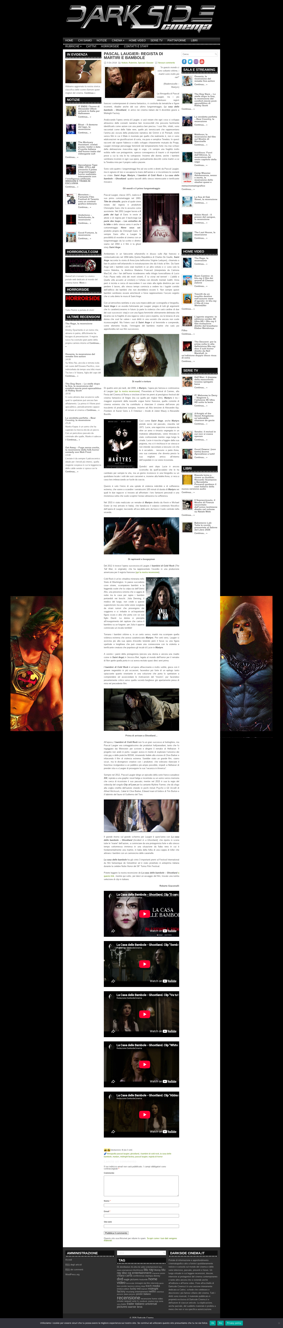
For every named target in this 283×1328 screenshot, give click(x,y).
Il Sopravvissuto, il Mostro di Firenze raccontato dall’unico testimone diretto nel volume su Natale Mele (205, 506)
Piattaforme (177, 40)
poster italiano (143, 1294)
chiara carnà (124, 1275)
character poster (158, 1273)
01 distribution (123, 1267)
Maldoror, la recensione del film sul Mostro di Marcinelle (205, 138)
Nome (107, 1201)
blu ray (149, 1269)
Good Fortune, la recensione (87, 233)
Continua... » (84, 117)
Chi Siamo (85, 40)
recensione (128, 1297)
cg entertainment (139, 1273)
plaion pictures (129, 1294)
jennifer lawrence (128, 1286)
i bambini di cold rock (149, 1154)
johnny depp (140, 1286)
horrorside (130, 1283)
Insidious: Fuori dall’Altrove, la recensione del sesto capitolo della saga (205, 157)
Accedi (68, 1260)
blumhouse (138, 1270)
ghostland (134, 1154)
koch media (153, 1285)
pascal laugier (141, 1157)
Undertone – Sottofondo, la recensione (86, 217)
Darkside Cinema (145, 1318)
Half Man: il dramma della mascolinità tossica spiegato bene (205, 380)
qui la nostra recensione (127, 391)
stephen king (153, 1301)
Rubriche (73, 46)
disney (156, 1275)
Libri (194, 40)
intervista (155, 1283)
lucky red (135, 1288)
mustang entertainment (137, 1291)
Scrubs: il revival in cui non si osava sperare (205, 433)
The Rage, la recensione (78, 323)
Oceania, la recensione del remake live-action (80, 355)
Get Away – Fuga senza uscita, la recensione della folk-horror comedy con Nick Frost (82, 449)
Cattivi (91, 46)
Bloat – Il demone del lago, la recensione (88, 126)
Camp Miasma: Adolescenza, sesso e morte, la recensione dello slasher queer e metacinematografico (199, 179)
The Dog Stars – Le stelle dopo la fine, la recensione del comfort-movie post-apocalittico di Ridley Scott (83, 387)
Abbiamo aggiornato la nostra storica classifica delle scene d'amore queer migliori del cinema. (82, 89)
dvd (120, 1279)
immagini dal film (142, 1283)
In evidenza (77, 54)
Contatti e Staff (136, 46)
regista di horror (156, 1157)
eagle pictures (131, 1279)
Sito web (108, 1222)
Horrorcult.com (82, 252)
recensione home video (152, 1298)
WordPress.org (72, 1274)
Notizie (102, 40)
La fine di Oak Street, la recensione (205, 198)
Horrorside (110, 46)
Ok (212, 1323)
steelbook (143, 1301)
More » (82, 283)
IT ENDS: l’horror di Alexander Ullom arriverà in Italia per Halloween (89, 110)
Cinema (118, 40)
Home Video (137, 40)
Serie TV (157, 40)
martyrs (116, 1157)
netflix (152, 1291)
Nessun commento (166, 63)
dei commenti (74, 1269)
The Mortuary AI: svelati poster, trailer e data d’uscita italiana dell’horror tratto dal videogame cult (89, 148)
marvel (144, 1289)
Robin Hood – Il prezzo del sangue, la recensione (205, 217)
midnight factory (127, 1157)
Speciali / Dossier (145, 63)
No (220, 1323)
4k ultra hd (135, 1267)
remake (120, 1301)
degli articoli (73, 1264)
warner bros (135, 1306)
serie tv (135, 1301)
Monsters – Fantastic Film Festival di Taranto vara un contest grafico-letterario (88, 199)
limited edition (123, 1289)
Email (107, 1211)
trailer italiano (135, 1303)
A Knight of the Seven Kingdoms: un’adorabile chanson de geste (204, 417)
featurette (143, 1279)
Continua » (89, 93)
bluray (157, 1270)
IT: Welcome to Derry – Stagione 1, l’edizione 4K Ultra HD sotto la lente (205, 398)
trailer (123, 1304)
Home (69, 40)
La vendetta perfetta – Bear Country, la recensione (80, 419)
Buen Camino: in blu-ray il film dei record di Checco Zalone (204, 279)
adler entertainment (149, 1267)
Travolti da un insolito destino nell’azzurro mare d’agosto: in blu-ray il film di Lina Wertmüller (205, 300)
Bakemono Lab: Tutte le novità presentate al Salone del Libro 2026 (205, 526)
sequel (127, 1301)
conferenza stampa (143, 1275)
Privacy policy (234, 1323)
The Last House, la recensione (204, 233)
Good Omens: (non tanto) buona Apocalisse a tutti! (205, 451)
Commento (109, 1173)
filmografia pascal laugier (118, 1154)
